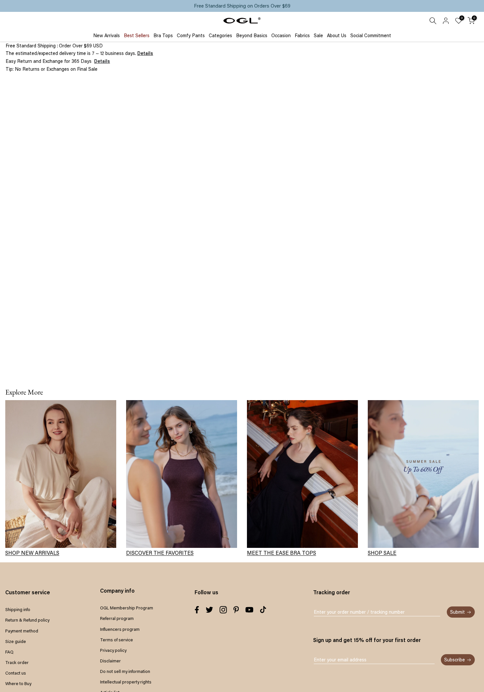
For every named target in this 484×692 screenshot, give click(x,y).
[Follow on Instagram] (223, 610)
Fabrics (302, 35)
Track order (17, 662)
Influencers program (120, 629)
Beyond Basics (251, 35)
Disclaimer (110, 661)
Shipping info (17, 609)
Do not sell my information (125, 671)
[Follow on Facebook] (197, 610)
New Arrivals (106, 35)
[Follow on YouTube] (249, 610)
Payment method (21, 631)
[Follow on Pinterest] (236, 610)
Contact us (15, 673)
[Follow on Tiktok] (263, 610)
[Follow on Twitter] (209, 610)
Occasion (281, 35)
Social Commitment (370, 35)
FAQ (9, 652)
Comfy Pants (191, 35)
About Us (336, 35)
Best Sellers (136, 35)
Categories (220, 35)
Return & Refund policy (27, 620)
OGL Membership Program (126, 608)
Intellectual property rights (125, 682)
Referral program (117, 618)
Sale (318, 35)
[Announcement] (242, 6)
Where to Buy (18, 683)
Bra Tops (163, 35)
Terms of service (116, 640)
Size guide (15, 641)
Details (145, 53)
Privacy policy (113, 650)
